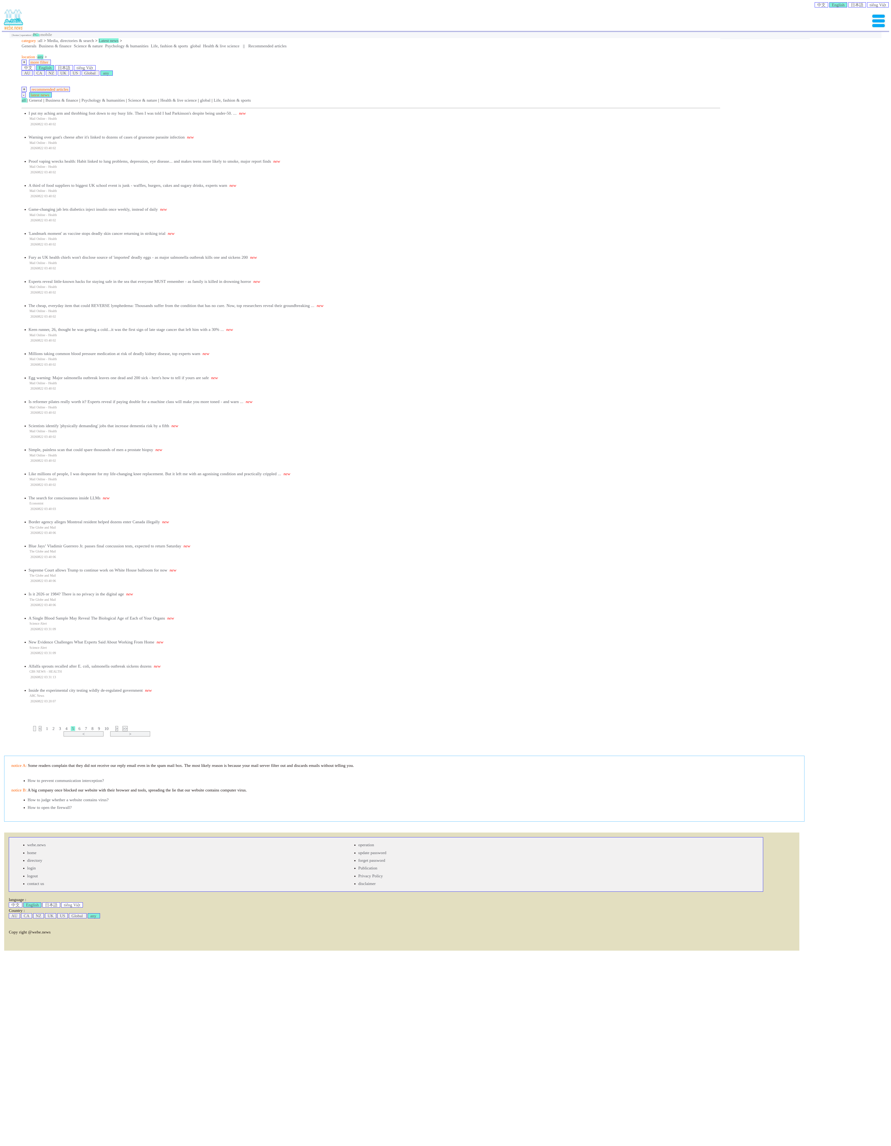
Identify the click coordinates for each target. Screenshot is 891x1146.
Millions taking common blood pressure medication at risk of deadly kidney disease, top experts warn (114, 353)
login (31, 868)
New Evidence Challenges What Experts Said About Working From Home (91, 642)
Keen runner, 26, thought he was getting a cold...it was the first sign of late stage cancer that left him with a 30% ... (126, 329)
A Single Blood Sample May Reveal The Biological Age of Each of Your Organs (97, 618)
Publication (367, 868)
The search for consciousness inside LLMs (64, 498)
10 (106, 728)
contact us (35, 883)
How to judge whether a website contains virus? (68, 799)
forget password (371, 860)
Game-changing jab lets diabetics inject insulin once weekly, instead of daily (93, 209)
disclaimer (367, 883)
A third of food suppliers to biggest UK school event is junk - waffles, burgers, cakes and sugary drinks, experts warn (128, 185)
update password (372, 852)
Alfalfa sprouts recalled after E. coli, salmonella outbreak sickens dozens (90, 666)
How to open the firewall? (50, 807)
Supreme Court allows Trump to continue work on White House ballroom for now (98, 570)
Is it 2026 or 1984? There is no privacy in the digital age (76, 594)
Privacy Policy (370, 876)
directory (34, 860)
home (16, 35)
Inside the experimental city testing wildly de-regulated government (86, 690)
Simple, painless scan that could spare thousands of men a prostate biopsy (91, 449)
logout (32, 876)
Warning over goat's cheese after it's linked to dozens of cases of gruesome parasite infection (107, 137)
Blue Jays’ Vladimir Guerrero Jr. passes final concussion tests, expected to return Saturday (105, 546)
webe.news (36, 845)
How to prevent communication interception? (66, 780)
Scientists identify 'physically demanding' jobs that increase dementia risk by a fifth (99, 425)
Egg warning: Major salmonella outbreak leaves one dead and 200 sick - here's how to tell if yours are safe (119, 377)
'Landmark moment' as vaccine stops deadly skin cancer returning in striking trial (97, 233)
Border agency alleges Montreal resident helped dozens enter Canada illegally (94, 522)
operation (26, 35)
